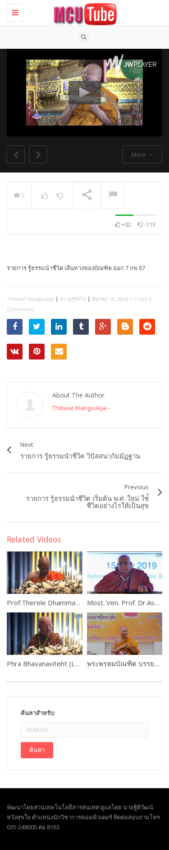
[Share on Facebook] (15, 327)
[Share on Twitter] (37, 327)
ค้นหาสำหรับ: (38, 713)
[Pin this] (37, 352)
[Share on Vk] (15, 352)
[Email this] (59, 352)
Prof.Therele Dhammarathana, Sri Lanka (68, 602)
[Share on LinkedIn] (59, 327)
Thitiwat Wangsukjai (30, 298)
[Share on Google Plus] (103, 327)
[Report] (112, 195)
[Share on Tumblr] (81, 327)
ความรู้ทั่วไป (73, 298)
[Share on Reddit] (147, 327)
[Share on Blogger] (125, 327)
